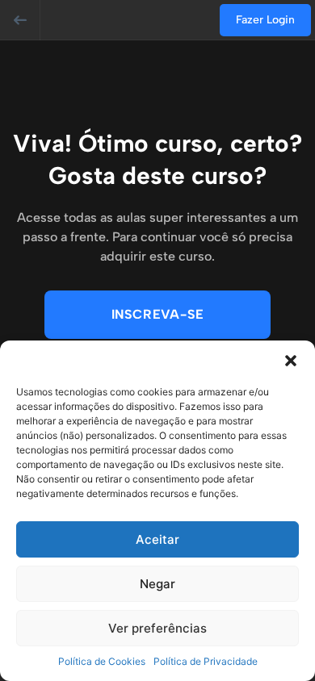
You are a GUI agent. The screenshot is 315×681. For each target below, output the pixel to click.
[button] (291, 361)
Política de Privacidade (205, 661)
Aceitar (157, 539)
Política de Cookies (101, 661)
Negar (157, 583)
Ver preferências (157, 628)
